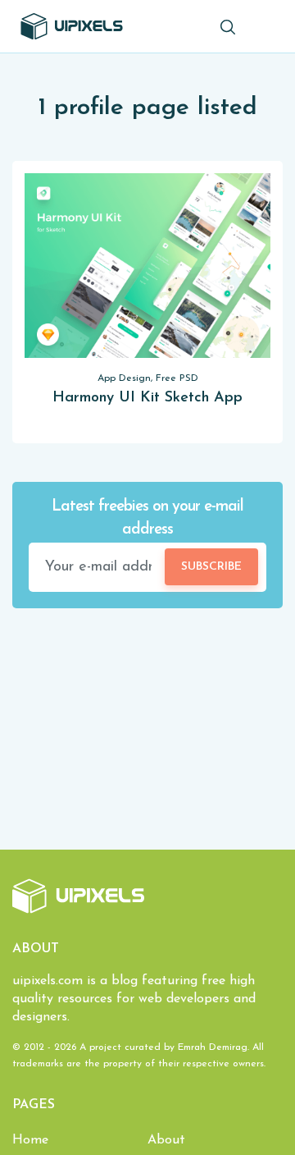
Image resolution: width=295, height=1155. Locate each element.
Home (30, 1140)
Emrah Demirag (212, 1047)
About (166, 1140)
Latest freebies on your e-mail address (147, 519)
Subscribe (211, 567)
